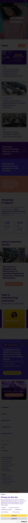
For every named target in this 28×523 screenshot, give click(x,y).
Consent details (4, 512)
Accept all (14, 515)
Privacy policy (16, 512)
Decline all (14, 518)
